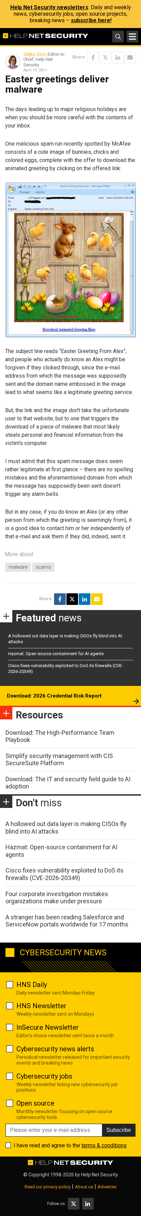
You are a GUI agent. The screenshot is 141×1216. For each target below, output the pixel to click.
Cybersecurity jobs (44, 1076)
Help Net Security (99, 1174)
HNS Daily (31, 985)
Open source (35, 1103)
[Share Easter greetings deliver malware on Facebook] (93, 57)
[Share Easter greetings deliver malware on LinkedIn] (118, 57)
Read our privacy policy (47, 1186)
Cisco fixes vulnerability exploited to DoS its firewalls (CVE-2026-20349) (64, 874)
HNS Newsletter (41, 1006)
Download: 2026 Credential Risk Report (54, 696)
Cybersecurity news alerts (55, 1049)
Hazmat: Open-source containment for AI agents (56, 653)
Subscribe (118, 1130)
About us (84, 1186)
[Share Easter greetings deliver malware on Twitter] (105, 57)
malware (18, 567)
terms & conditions (104, 1145)
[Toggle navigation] (132, 36)
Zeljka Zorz (34, 54)
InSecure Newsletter (47, 1027)
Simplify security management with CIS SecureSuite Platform (59, 759)
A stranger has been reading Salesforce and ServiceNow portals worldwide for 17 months (66, 921)
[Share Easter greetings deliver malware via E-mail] (130, 57)
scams (43, 567)
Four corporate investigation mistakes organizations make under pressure (56, 897)
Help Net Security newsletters (49, 7)
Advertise (107, 1186)
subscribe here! (91, 20)
